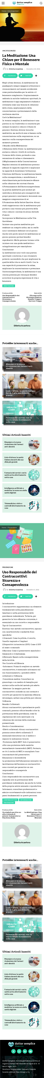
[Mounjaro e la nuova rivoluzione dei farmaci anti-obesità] (22, 358)
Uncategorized (13, 11)
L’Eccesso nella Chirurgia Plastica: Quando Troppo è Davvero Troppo (34, 298)
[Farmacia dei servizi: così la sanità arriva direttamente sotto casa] (22, 412)
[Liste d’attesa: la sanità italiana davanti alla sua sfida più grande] (22, 385)
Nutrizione (10, 359)
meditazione (9, 286)
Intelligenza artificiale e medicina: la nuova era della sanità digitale (15, 490)
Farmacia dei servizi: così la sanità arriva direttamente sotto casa (19, 420)
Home (4, 11)
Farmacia (9, 413)
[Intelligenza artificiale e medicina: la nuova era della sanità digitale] (34, 490)
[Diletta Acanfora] (4, 69)
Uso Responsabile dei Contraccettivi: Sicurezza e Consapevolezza (11, 298)
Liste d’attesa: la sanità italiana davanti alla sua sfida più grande (20, 393)
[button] (41, 3)
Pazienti (9, 386)
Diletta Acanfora (16, 69)
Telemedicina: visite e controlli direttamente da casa (14, 505)
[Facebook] (13, 1051)
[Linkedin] (25, 1051)
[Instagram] (19, 1051)
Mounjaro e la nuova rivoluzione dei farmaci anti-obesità (19, 366)
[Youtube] (30, 1051)
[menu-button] (3, 3)
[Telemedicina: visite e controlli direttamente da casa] (34, 505)
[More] (36, 75)
